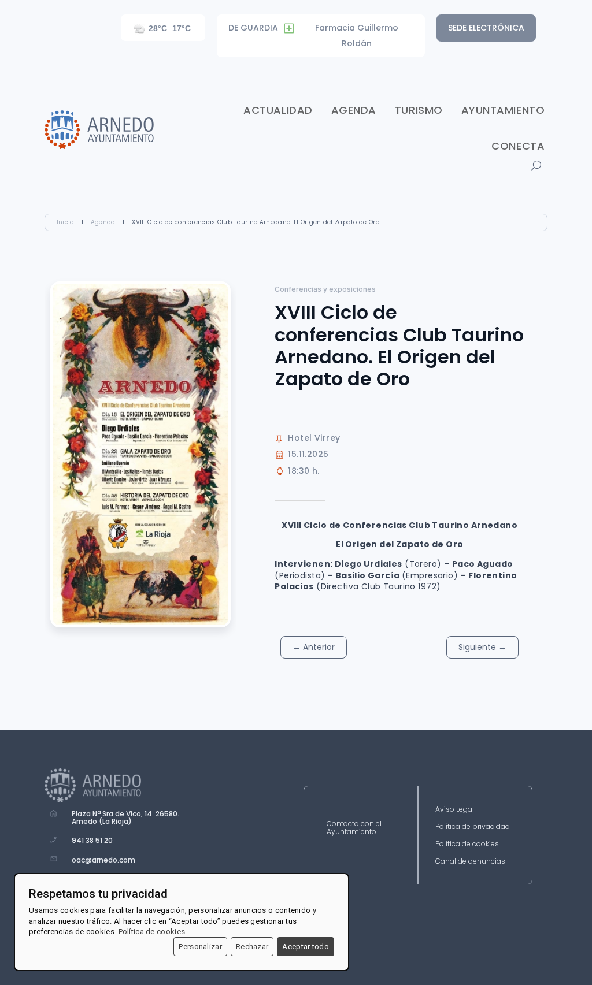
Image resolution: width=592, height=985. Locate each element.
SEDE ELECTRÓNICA (486, 28)
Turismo (419, 110)
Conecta (518, 146)
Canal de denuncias (470, 861)
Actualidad (277, 110)
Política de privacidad (472, 827)
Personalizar (200, 946)
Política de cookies (467, 844)
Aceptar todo (305, 946)
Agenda (353, 110)
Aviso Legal (454, 809)
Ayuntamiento (503, 110)
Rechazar (252, 946)
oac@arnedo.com (103, 860)
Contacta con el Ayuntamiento (354, 828)
